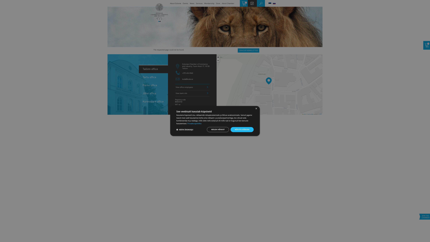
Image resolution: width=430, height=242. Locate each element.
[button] (184, 129)
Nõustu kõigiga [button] (242, 129)
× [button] (256, 108)
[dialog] (215, 121)
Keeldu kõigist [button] (218, 129)
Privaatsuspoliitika (194, 123)
